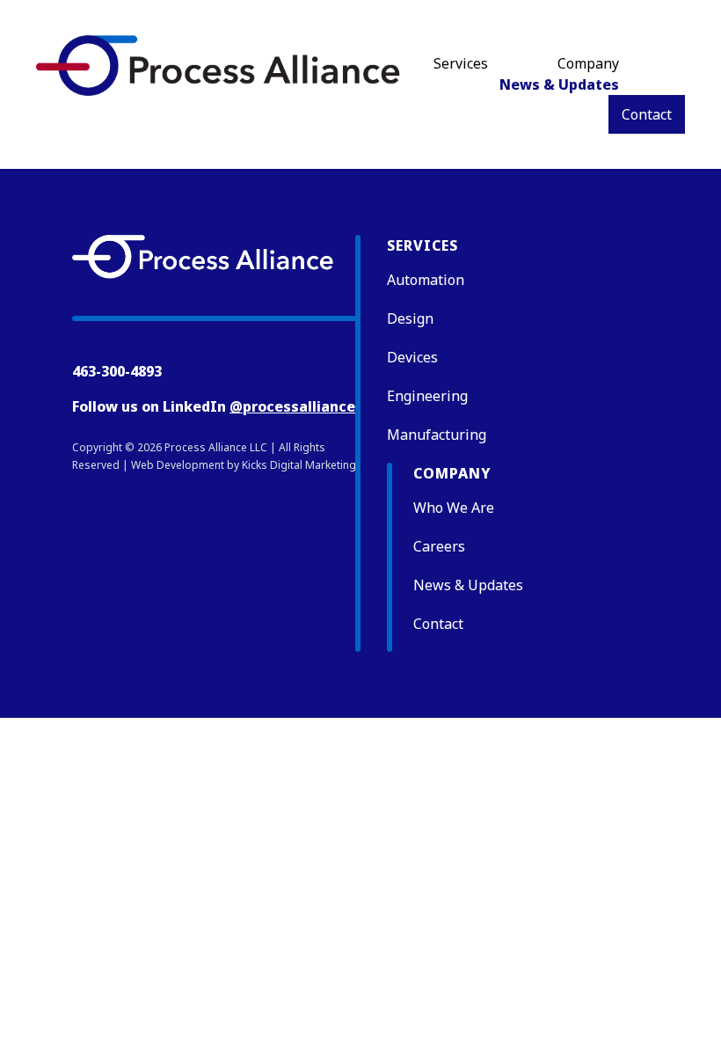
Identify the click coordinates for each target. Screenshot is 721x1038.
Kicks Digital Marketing (299, 464)
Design (410, 318)
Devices (412, 357)
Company (588, 63)
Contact (647, 114)
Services (460, 63)
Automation (425, 279)
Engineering (427, 396)
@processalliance (292, 406)
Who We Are (453, 507)
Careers (439, 546)
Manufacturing (436, 434)
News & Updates (559, 84)
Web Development (177, 464)
